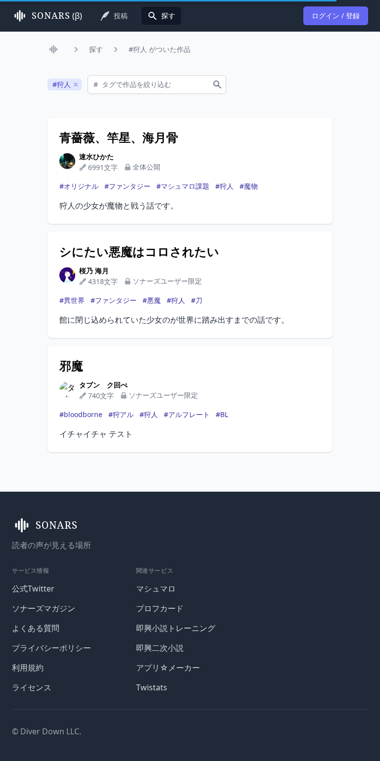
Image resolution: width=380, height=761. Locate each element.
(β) (57, 15)
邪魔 (71, 366)
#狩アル (121, 414)
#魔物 (248, 186)
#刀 (196, 300)
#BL (222, 414)
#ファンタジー (127, 186)
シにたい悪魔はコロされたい (139, 251)
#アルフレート (187, 414)
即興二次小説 (160, 647)
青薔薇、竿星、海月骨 (118, 137)
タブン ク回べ (103, 384)
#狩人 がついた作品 (159, 49)
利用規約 (28, 667)
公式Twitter (33, 588)
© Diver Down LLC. (46, 731)
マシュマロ (156, 588)
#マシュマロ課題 (182, 186)
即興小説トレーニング (175, 628)
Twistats (151, 687)
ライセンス (31, 687)
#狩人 (224, 186)
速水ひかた (96, 156)
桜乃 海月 (94, 270)
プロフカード (160, 608)
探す (96, 49)
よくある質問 (35, 628)
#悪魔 (151, 300)
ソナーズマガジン (43, 608)
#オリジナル (78, 186)
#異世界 (72, 300)
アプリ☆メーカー (168, 667)
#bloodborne (80, 414)
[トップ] (55, 49)
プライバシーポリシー (51, 647)
